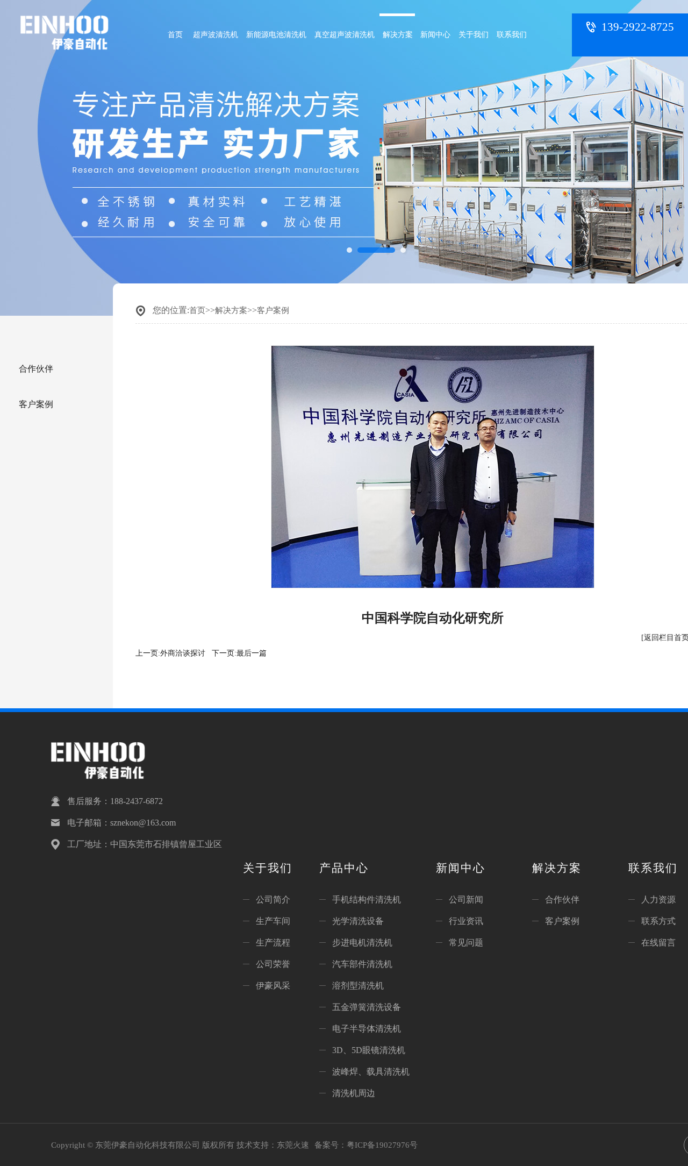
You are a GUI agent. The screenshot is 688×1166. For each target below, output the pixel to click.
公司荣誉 (273, 964)
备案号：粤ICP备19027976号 (366, 1145)
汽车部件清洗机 (362, 964)
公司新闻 (466, 899)
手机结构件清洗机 (366, 899)
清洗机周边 (353, 1093)
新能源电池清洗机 (276, 35)
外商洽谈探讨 (182, 653)
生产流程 (273, 942)
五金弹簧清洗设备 (366, 1007)
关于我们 (473, 35)
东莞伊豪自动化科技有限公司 (71, 39)
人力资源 (658, 899)
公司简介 (273, 899)
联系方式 (658, 921)
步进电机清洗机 (362, 942)
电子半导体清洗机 (366, 1028)
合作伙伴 (36, 368)
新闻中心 (435, 35)
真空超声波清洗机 (344, 35)
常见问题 (466, 942)
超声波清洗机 (215, 35)
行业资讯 (466, 921)
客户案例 (36, 404)
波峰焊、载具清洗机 (371, 1071)
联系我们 (512, 35)
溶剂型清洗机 (358, 985)
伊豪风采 (273, 985)
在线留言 (658, 942)
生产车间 (273, 921)
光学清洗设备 (358, 921)
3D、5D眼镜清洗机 (368, 1050)
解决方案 (398, 35)
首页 (175, 35)
